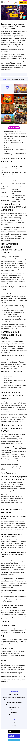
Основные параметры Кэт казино (13, 131)
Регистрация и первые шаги (12, 140)
